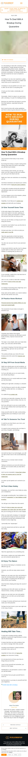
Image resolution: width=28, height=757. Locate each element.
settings (10, 752)
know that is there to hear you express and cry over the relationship (13, 474)
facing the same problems (18, 184)
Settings (15, 754)
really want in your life (7, 232)
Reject (9, 754)
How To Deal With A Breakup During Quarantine (14, 23)
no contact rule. (13, 394)
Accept (4, 754)
